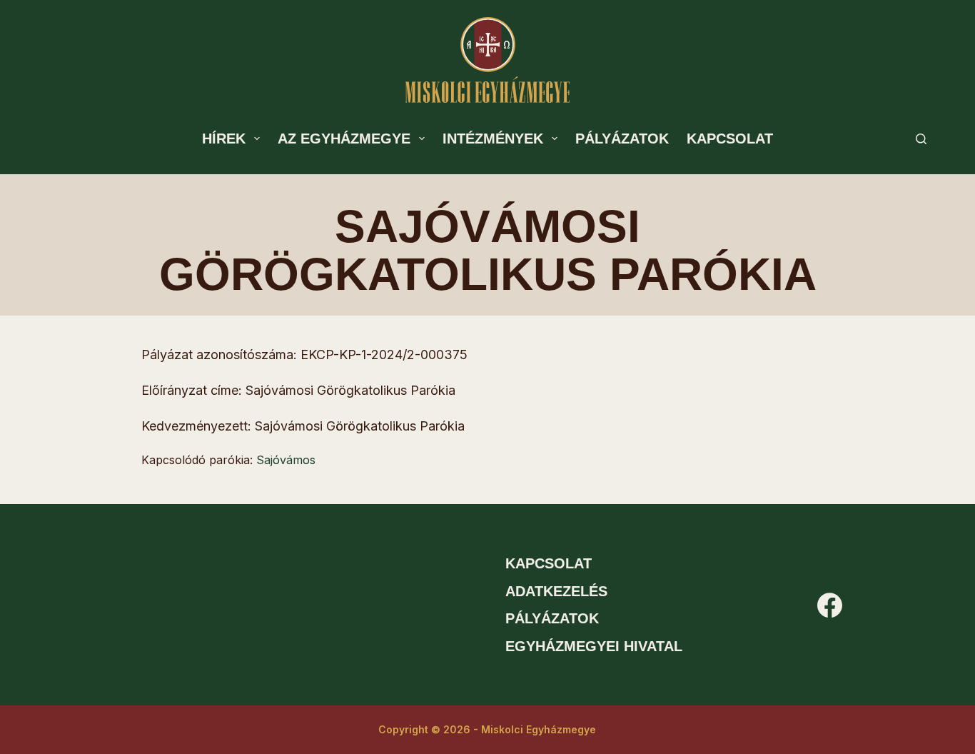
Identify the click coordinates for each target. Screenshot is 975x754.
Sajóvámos (285, 460)
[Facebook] (829, 605)
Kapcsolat (730, 138)
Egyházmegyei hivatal (593, 646)
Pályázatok (622, 138)
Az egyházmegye (344, 138)
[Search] (921, 139)
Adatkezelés (556, 591)
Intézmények (493, 138)
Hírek (224, 138)
